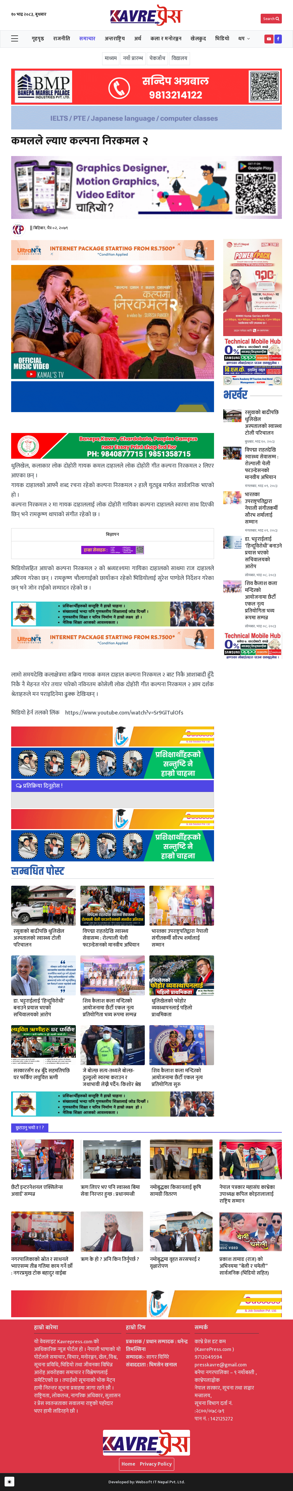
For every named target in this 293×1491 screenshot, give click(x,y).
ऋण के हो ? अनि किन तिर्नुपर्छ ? (110, 1259)
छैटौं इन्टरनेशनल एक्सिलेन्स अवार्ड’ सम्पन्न (37, 1191)
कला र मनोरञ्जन (166, 39)
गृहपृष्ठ (38, 39)
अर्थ (137, 39)
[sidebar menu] (14, 38)
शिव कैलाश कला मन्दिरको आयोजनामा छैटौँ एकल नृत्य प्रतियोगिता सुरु (177, 1078)
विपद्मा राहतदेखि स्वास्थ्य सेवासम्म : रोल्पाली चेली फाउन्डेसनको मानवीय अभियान (111, 938)
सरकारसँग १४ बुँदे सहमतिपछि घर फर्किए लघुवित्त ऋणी (41, 1074)
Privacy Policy (156, 1464)
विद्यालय (179, 58)
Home (128, 1464)
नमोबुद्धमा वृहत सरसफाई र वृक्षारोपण (175, 1263)
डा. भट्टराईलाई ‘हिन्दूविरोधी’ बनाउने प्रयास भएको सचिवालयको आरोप (38, 1008)
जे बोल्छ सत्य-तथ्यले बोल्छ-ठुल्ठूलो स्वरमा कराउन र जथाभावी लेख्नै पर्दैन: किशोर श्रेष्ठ (112, 1078)
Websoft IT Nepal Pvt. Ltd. (160, 1482)
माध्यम (111, 58)
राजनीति (61, 39)
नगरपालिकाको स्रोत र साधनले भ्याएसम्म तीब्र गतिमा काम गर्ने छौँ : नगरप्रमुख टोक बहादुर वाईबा (42, 1266)
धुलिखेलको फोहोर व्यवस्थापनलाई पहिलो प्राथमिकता (172, 1008)
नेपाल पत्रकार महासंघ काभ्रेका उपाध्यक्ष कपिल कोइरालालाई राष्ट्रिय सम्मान (247, 1194)
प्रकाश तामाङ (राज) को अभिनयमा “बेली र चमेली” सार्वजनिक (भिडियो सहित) (244, 1266)
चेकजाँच (157, 58)
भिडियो (222, 39)
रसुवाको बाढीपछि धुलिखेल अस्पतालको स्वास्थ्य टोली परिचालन (38, 938)
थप (241, 39)
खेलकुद (198, 39)
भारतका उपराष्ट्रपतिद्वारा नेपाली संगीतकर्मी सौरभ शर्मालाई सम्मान (180, 938)
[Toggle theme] (9, 1481)
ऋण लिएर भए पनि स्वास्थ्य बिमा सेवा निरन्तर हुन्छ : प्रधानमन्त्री (110, 1191)
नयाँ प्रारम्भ (133, 58)
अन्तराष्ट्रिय (115, 39)
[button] (269, 39)
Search (269, 18)
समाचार (87, 39)
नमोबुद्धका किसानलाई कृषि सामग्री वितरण (175, 1191)
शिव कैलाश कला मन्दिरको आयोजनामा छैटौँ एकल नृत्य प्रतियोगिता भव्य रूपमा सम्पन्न (109, 1008)
